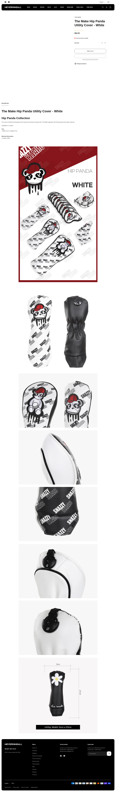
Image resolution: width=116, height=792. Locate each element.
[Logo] (13, 7)
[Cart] (110, 7)
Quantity (76, 43)
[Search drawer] (103, 7)
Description (5, 103)
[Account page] (106, 7)
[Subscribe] (109, 753)
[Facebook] (9, 2)
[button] (90, 56)
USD (108, 2)
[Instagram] (5, 2)
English (101, 2)
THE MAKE (77, 17)
